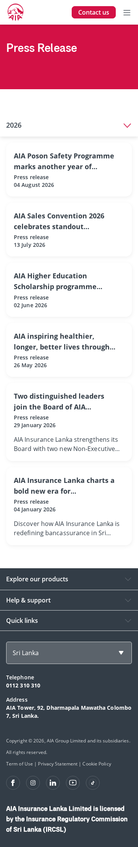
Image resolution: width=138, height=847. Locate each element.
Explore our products (37, 579)
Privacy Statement (57, 763)
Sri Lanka (26, 653)
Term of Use (19, 763)
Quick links (22, 620)
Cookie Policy (96, 763)
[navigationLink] (15, 12)
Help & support (28, 600)
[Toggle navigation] (127, 12)
